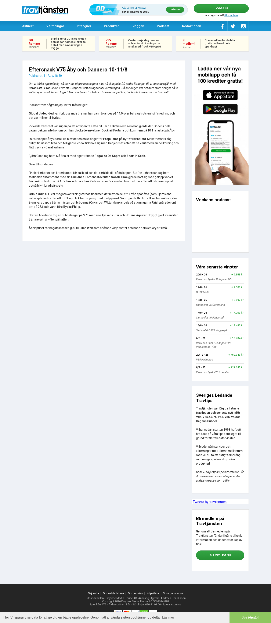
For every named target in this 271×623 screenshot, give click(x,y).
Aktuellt (28, 26)
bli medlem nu (220, 555)
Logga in (221, 8)
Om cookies (135, 593)
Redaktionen (191, 26)
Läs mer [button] (168, 617)
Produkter (111, 26)
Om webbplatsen (113, 593)
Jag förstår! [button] (250, 617)
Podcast (163, 26)
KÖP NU (175, 9)
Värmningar (55, 26)
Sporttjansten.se (173, 593)
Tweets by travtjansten (210, 502)
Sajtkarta (93, 593)
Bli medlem (231, 15)
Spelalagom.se (172, 604)
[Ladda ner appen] (220, 122)
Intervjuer (84, 26)
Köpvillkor (153, 593)
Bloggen (138, 26)
